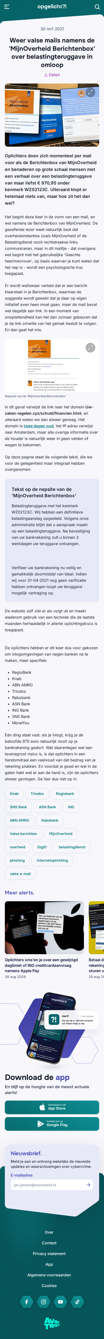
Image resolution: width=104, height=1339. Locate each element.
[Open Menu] (7, 7)
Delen (54, 74)
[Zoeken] (97, 7)
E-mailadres (22, 1175)
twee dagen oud (38, 425)
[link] (51, 7)
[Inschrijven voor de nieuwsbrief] (88, 1185)
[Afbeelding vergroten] (90, 92)
